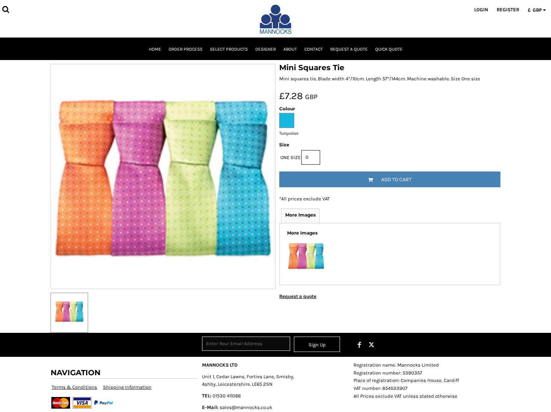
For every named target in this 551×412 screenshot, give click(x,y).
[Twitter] (371, 345)
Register (508, 9)
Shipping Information (127, 387)
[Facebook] (359, 345)
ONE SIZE (290, 157)
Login (481, 9)
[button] (5, 9)
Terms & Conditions (74, 387)
